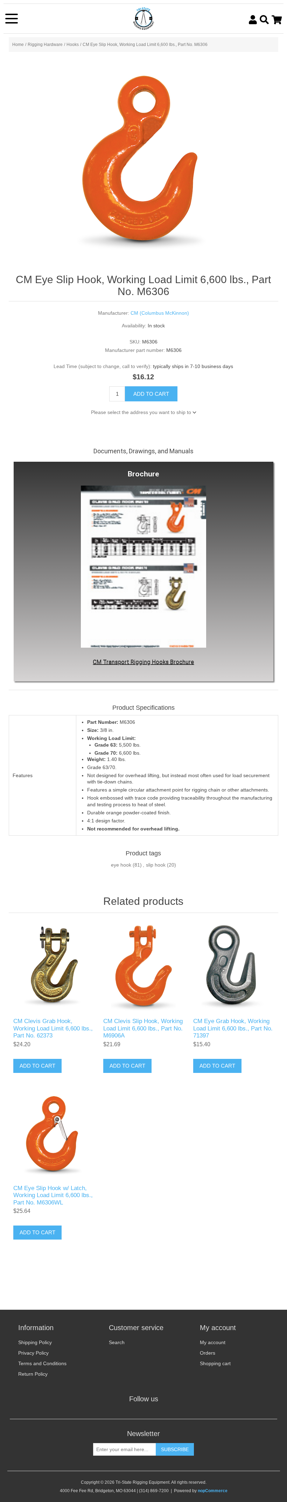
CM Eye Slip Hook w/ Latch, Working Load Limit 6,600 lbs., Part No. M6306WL (53, 1195)
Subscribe (175, 1449)
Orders (207, 1353)
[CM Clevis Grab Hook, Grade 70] (53, 967)
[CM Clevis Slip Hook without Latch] (143, 967)
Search (117, 1342)
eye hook (121, 865)
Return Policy (33, 1374)
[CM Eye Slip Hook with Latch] (53, 1134)
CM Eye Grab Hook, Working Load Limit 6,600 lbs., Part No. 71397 (233, 1028)
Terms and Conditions (42, 1363)
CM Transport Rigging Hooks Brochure (143, 661)
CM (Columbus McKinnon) (160, 313)
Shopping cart (215, 1363)
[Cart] (277, 19)
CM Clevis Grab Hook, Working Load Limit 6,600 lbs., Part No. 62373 (53, 1028)
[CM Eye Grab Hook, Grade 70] (233, 967)
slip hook (156, 865)
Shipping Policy (35, 1342)
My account (212, 1342)
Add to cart (151, 394)
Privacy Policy (33, 1353)
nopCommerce (212, 1490)
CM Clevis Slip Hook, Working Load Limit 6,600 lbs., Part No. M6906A (143, 1028)
